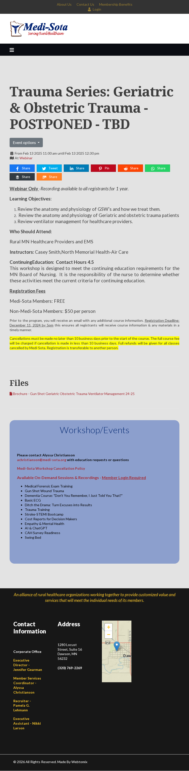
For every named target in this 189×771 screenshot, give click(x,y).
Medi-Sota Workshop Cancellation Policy (51, 468)
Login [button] (97, 9)
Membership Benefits (115, 4)
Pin (106, 168)
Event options (25, 142)
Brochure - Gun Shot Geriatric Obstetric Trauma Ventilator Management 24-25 (73, 394)
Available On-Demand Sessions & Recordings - (81, 477)
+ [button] (108, 627)
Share (25, 168)
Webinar (25, 158)
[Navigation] (12, 50)
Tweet (53, 168)
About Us (64, 4)
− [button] (108, 634)
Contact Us (85, 4)
